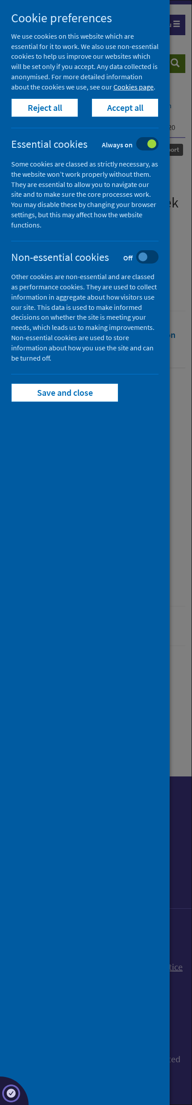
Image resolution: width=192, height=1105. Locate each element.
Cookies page (133, 86)
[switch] (92, 145)
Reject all (45, 107)
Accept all (125, 107)
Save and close (65, 392)
